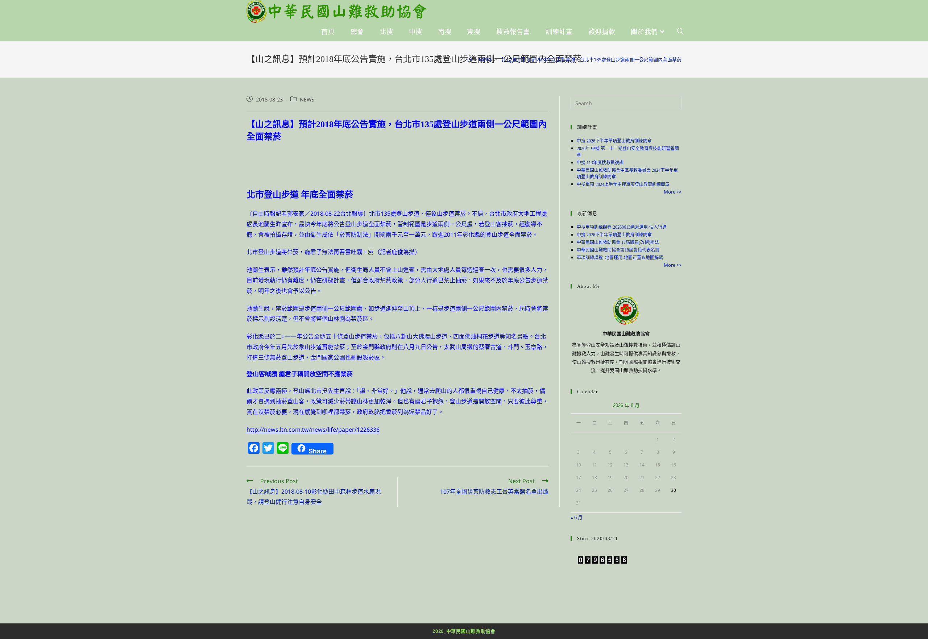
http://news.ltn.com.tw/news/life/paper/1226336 (313, 429)
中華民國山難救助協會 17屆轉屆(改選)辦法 (618, 242)
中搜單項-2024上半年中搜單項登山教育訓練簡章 (623, 184)
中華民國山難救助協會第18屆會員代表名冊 (618, 250)
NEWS (307, 99)
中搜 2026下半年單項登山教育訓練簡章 (614, 141)
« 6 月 (577, 517)
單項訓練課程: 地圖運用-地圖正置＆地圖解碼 (620, 257)
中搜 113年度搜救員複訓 (600, 162)
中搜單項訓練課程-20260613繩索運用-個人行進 (622, 227)
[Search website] (680, 32)
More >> (673, 191)
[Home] (469, 59)
